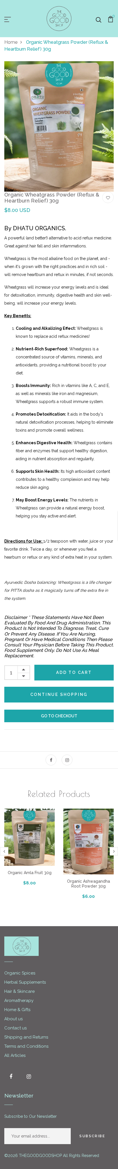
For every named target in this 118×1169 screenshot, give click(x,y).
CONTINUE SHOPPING (59, 694)
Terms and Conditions (26, 1046)
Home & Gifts (17, 1009)
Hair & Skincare (19, 991)
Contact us (15, 1028)
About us (13, 1018)
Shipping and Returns (26, 1037)
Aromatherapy (19, 1000)
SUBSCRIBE (92, 1136)
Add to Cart (74, 672)
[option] (59, 126)
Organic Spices (19, 973)
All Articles (14, 1055)
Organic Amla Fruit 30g (30, 872)
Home (10, 42)
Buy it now (59, 716)
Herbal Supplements (25, 982)
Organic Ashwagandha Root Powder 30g (88, 883)
